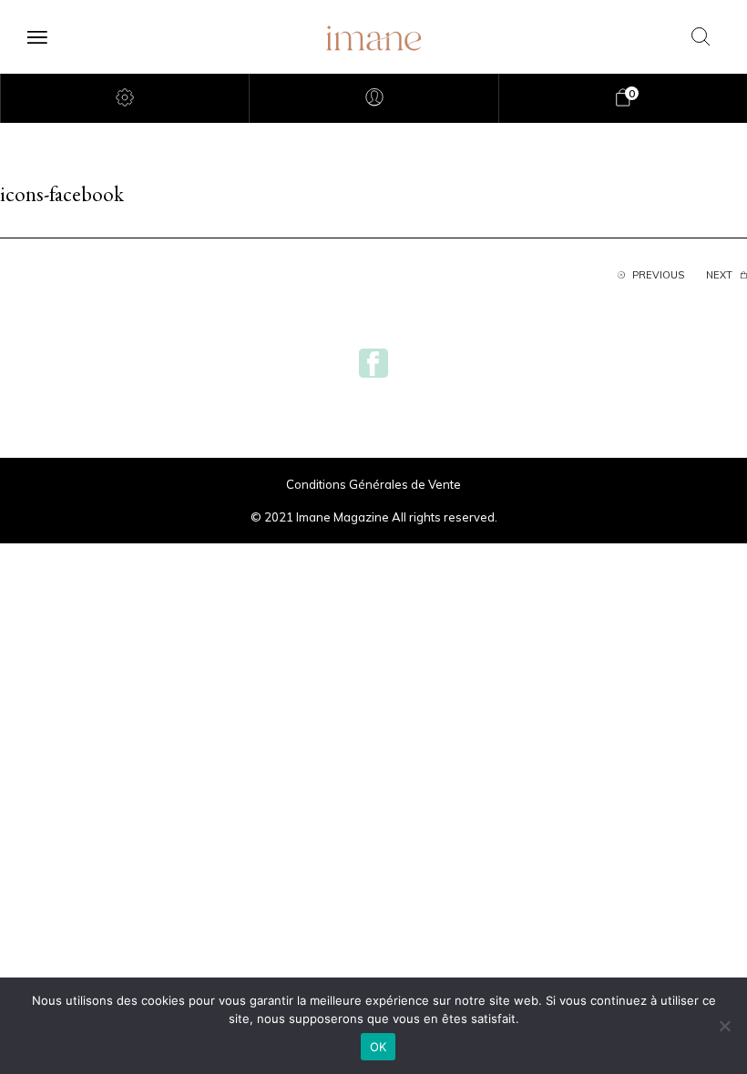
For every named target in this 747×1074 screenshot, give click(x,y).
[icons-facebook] (373, 361)
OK (378, 1046)
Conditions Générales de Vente (373, 484)
